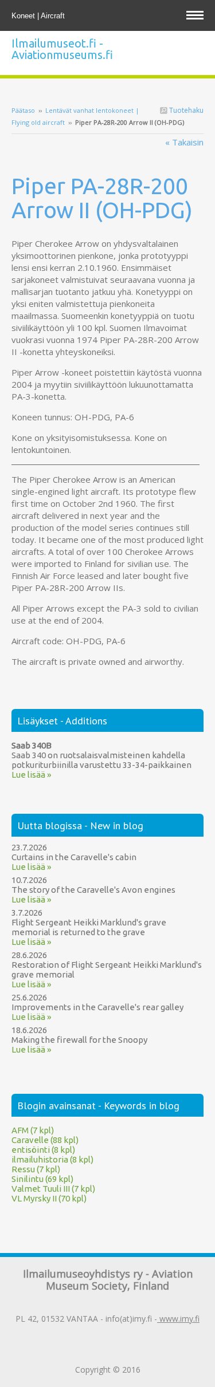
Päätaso (23, 110)
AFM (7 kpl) (32, 1130)
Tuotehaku (185, 110)
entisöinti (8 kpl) (43, 1149)
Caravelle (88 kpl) (45, 1140)
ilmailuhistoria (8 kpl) (52, 1159)
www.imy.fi (178, 1318)
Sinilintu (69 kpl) (42, 1179)
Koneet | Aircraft (39, 15)
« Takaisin (184, 142)
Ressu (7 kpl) (35, 1169)
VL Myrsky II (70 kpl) (49, 1198)
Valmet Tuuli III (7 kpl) (53, 1188)
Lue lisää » (31, 774)
